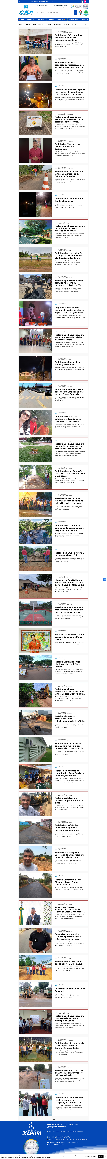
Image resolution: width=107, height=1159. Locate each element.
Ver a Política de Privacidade (44, 1157)
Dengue (49, 24)
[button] (30, 19)
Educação (66, 24)
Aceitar (100, 1156)
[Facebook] (82, 1)
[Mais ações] (85, 32)
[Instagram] (85, 1)
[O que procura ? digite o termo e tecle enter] (75, 12)
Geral (20, 24)
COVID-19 (27, 24)
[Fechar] (105, 1156)
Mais (73, 24)
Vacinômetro (57, 24)
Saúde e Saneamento (38, 24)
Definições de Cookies (90, 1156)
